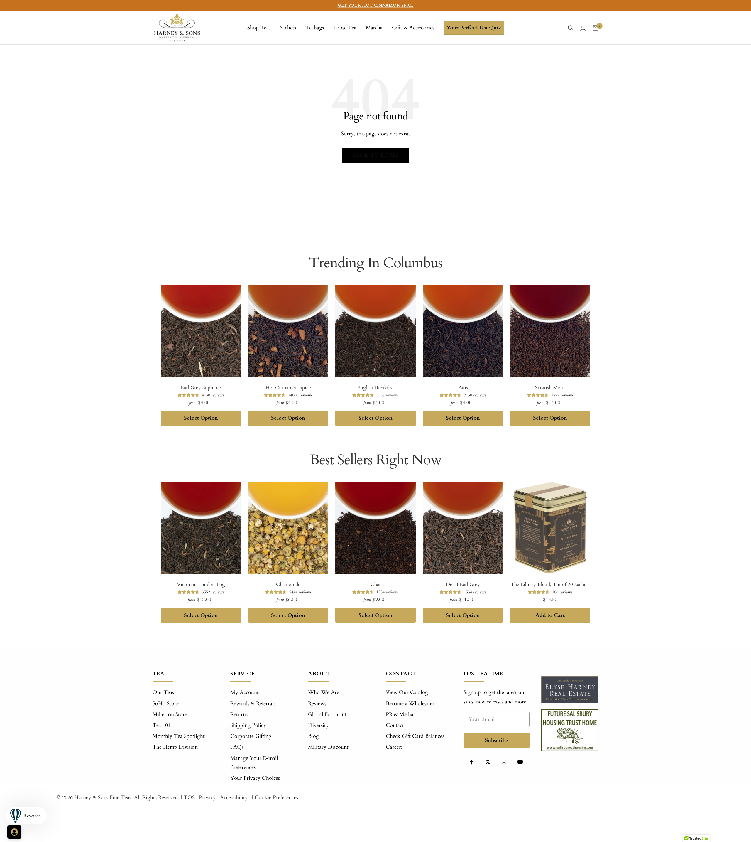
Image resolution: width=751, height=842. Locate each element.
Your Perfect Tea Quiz (473, 27)
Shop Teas (258, 27)
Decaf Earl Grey (463, 584)
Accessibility (234, 797)
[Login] (583, 28)
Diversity (318, 725)
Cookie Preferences (276, 797)
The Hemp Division (175, 747)
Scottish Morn (550, 387)
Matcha (374, 27)
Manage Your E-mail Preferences (254, 763)
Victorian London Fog (201, 584)
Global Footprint (327, 714)
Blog (313, 736)
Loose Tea (344, 27)
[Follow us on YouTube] (520, 762)
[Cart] (595, 28)
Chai (375, 584)
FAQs (236, 747)
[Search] (570, 28)
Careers (394, 747)
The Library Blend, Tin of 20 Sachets (550, 584)
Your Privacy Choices (255, 778)
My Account (244, 692)
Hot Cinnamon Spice (288, 387)
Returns (239, 714)
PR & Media (399, 714)
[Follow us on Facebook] (472, 762)
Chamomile (288, 584)
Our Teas (163, 692)
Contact (395, 725)
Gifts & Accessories (413, 27)
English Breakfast (375, 387)
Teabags (314, 27)
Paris (463, 387)
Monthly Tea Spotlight (179, 736)
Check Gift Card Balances (415, 736)
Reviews (317, 703)
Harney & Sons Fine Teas (102, 797)
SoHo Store (166, 703)
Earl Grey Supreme (201, 387)
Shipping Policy (248, 725)
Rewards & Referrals (252, 703)
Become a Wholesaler (410, 703)
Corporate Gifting (250, 736)
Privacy (207, 797)
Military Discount (328, 747)
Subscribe (496, 740)
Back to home (375, 155)
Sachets (288, 27)
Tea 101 (161, 725)
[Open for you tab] (14, 832)
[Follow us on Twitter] (488, 762)
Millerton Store (170, 714)
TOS (189, 797)
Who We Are (323, 692)
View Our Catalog (407, 692)
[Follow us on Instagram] (504, 762)
